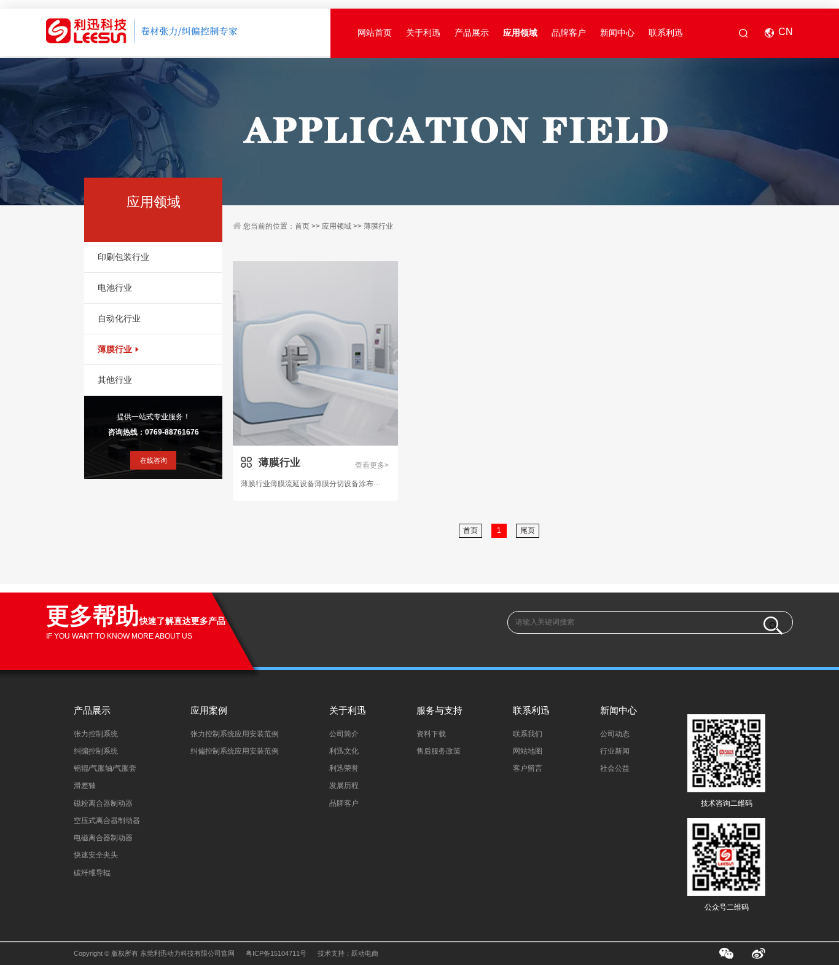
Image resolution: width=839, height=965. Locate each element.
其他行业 (115, 380)
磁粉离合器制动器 (103, 803)
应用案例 (208, 710)
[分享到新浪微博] (759, 953)
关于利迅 (423, 32)
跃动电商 (364, 953)
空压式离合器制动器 (107, 820)
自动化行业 (119, 318)
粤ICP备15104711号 (276, 953)
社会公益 (615, 768)
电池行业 (115, 288)
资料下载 (431, 734)
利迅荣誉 (344, 768)
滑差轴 (85, 785)
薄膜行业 (115, 349)
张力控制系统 (96, 734)
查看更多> (372, 465)
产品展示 (472, 32)
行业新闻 (615, 751)
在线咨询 (153, 460)
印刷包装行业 (123, 257)
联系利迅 (666, 32)
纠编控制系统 (96, 751)
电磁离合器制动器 (103, 837)
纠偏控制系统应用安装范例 (234, 751)
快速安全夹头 (96, 855)
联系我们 (527, 734)
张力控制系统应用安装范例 (234, 734)
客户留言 (527, 768)
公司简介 (344, 734)
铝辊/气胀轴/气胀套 (105, 768)
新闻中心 (617, 32)
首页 (302, 226)
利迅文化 (344, 751)
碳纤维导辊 (92, 872)
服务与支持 (439, 710)
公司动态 (615, 734)
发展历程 (344, 785)
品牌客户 (569, 32)
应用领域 (520, 32)
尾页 (527, 530)
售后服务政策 (438, 751)
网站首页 (374, 32)
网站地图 (527, 751)
